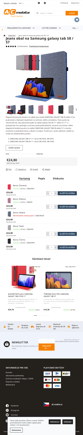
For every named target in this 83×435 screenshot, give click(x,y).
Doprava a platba (13, 382)
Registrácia (75, 3)
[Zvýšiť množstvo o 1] (55, 193)
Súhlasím (67, 422)
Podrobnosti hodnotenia (39, 46)
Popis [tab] (41, 178)
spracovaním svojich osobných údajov (67, 341)
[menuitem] (21, 28)
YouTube (14, 415)
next (75, 290)
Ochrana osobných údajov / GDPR (19, 379)
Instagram (15, 410)
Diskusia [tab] (58, 178)
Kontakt (9, 372)
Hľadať (72, 13)
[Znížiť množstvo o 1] (47, 193)
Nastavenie (16, 430)
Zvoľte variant (14, 148)
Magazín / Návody (10, 3)
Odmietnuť (54, 422)
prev (7, 290)
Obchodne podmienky (15, 375)
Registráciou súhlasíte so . (67, 340)
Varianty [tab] (24, 178)
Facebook (15, 406)
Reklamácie (10, 385)
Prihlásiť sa (46, 347)
